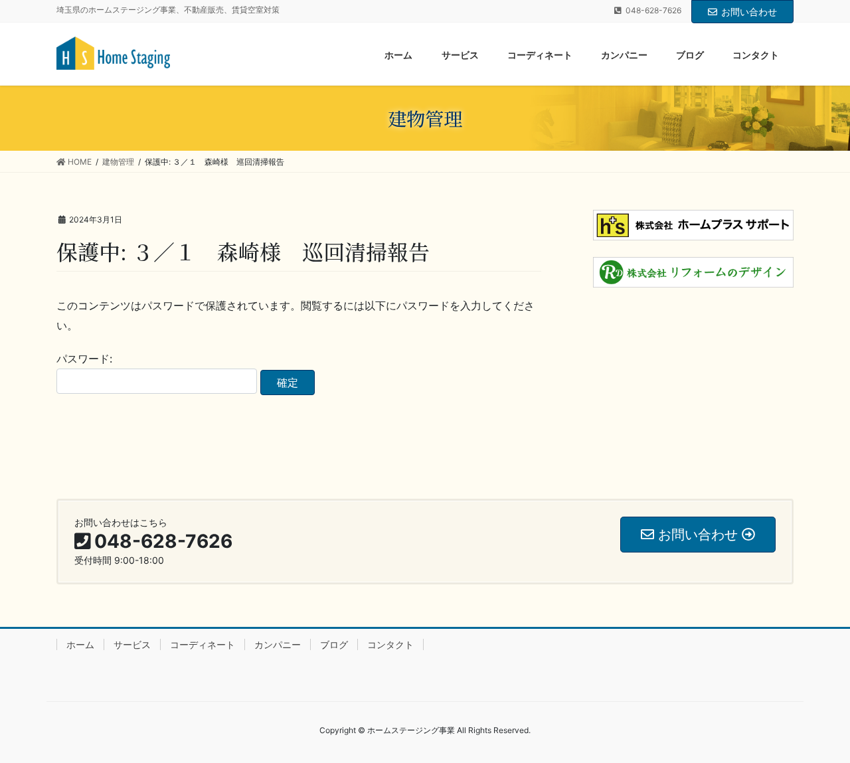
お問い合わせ (749, 11)
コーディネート (202, 644)
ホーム (80, 644)
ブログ (334, 644)
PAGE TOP (816, 728)
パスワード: (84, 358)
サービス (132, 644)
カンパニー (277, 644)
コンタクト (390, 644)
